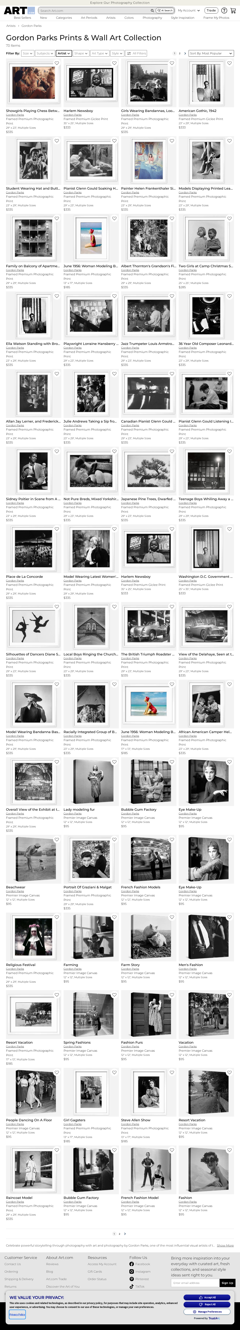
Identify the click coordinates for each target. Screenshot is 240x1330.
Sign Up (227, 1283)
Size (26, 53)
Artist (62, 53)
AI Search (166, 10)
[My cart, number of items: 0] (233, 11)
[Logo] (19, 10)
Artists (11, 26)
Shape (79, 53)
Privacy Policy (17, 1314)
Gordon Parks (32, 26)
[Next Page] (185, 53)
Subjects (43, 53)
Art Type (98, 53)
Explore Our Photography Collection (120, 3)
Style (115, 53)
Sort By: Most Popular (206, 53)
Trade (211, 10)
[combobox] (93, 10)
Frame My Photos (216, 18)
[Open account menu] (199, 10)
